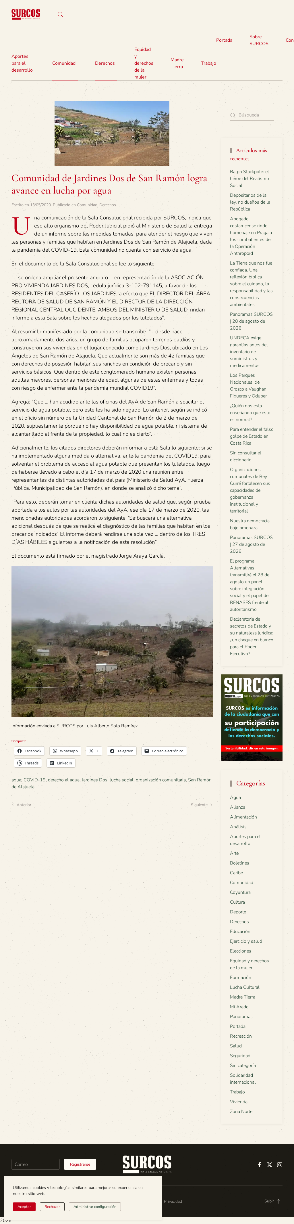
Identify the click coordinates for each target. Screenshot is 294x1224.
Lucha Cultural (245, 987)
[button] (60, 14)
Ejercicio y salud (246, 941)
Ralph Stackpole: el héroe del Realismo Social (249, 179)
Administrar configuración (95, 1206)
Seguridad (240, 1056)
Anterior (24, 805)
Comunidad (87, 205)
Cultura (237, 902)
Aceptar (24, 1206)
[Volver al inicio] (25, 14)
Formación (240, 977)
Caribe (236, 873)
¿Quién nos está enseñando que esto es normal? (250, 413)
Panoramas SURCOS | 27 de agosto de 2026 (251, 544)
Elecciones (240, 951)
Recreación (241, 1036)
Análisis (238, 827)
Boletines (239, 863)
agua (16, 780)
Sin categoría (243, 1065)
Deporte (238, 912)
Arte (234, 853)
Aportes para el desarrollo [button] (22, 63)
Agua (235, 797)
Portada (224, 40)
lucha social (122, 780)
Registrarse (80, 1164)
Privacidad (173, 1201)
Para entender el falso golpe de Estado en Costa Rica (252, 436)
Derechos (107, 205)
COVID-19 (35, 780)
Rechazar (52, 1206)
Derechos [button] (105, 63)
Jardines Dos (94, 780)
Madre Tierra (177, 63)
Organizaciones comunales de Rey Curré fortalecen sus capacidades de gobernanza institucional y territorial (250, 490)
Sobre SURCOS (258, 40)
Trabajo (208, 63)
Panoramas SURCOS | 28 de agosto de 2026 (251, 321)
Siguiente (199, 805)
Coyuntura (240, 892)
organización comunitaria (161, 780)
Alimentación (243, 817)
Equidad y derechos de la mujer (143, 63)
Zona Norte (241, 1111)
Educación (240, 931)
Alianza (237, 807)
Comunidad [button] (64, 63)
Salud (236, 1046)
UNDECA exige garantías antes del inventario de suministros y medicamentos (249, 352)
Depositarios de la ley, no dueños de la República (250, 202)
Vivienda (238, 1102)
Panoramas (241, 1016)
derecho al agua (64, 780)
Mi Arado (239, 1007)
